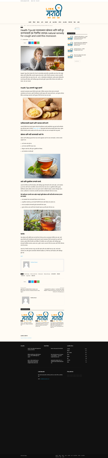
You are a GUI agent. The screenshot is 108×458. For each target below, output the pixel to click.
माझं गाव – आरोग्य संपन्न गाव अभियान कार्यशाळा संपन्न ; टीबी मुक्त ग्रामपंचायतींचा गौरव (27, 324)
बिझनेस (38, 22)
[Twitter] (82, 1)
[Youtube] (86, 1)
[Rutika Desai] (21, 39)
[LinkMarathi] (54, 11)
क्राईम (78, 22)
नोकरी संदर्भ (70, 22)
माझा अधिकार (55, 22)
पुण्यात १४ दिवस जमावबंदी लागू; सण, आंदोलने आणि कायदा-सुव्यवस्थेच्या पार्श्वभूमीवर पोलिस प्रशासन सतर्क (33, 361)
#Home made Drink (33, 273)
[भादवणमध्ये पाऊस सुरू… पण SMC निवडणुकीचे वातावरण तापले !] (70, 50)
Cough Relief (28, 275)
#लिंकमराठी (58, 273)
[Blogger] (68, 375)
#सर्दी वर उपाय (23, 275)
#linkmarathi (40, 273)
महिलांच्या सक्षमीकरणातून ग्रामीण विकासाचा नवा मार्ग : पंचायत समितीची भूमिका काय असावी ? (34, 355)
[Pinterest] (35, 43)
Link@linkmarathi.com (44, 378)
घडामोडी (30, 22)
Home (22, 25)
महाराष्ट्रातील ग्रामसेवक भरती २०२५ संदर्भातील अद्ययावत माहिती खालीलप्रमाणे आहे (57, 361)
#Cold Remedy (26, 273)
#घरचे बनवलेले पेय (53, 273)
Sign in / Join (33, 0)
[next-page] (23, 330)
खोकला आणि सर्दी (36, 128)
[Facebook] (78, 1)
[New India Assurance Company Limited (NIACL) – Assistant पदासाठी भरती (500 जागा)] (47, 356)
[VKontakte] (80, 375)
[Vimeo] (84, 1)
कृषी (50, 22)
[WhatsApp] (38, 43)
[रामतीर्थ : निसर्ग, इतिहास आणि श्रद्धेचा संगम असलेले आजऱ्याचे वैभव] (24, 350)
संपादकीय (46, 22)
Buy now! (37, 0)
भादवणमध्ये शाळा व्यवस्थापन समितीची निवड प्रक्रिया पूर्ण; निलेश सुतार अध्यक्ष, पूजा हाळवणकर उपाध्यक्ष (80, 44)
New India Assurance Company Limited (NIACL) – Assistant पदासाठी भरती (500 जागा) (57, 355)
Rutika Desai (25, 39)
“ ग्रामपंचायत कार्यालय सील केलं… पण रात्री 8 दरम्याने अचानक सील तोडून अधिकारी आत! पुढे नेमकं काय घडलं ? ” (80, 38)
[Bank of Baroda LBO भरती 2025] (47, 350)
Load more (77, 61)
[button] (85, 22)
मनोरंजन (60, 22)
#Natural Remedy (47, 273)
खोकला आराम (33, 275)
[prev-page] (21, 330)
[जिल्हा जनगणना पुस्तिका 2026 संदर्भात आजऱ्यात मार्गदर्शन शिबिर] (70, 56)
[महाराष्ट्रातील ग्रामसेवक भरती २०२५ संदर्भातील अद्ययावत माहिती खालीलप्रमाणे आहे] (47, 362)
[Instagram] (80, 1)
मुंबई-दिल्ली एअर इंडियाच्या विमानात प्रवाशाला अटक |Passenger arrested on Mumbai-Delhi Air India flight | (30, 290)
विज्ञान (75, 22)
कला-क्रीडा (65, 22)
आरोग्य (42, 22)
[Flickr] (74, 375)
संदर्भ (22, 256)
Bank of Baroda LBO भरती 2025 (57, 348)
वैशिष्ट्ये (34, 22)
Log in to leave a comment (26, 337)
